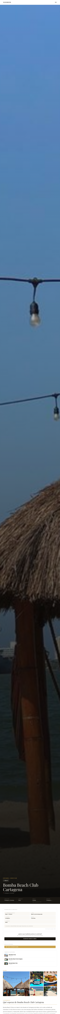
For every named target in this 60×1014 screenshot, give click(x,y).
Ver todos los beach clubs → (12, 946)
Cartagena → (49, 900)
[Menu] (56, 2)
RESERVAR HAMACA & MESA (30, 938)
